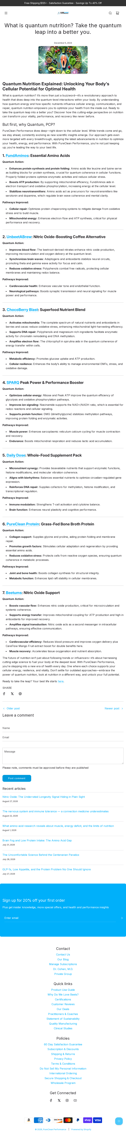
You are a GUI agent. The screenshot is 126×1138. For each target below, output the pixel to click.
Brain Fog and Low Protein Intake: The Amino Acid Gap (37, 840)
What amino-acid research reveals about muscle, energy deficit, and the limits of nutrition (58, 826)
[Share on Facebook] (4, 694)
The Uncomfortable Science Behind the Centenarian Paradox (40, 854)
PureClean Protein (23, 524)
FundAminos (17, 155)
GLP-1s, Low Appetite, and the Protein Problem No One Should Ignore (46, 869)
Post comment (16, 778)
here (60, 681)
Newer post (112, 708)
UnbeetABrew (19, 236)
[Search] (110, 13)
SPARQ (13, 382)
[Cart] (117, 13)
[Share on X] (12, 694)
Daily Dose (16, 455)
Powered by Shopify (81, 1129)
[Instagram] (67, 1100)
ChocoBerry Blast (22, 309)
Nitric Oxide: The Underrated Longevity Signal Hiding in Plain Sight (43, 796)
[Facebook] (51, 1100)
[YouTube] (75, 1100)
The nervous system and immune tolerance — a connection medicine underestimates (55, 811)
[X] (59, 1100)
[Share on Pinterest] (20, 694)
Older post (13, 708)
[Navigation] (6, 13)
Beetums (14, 592)
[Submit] (122, 918)
